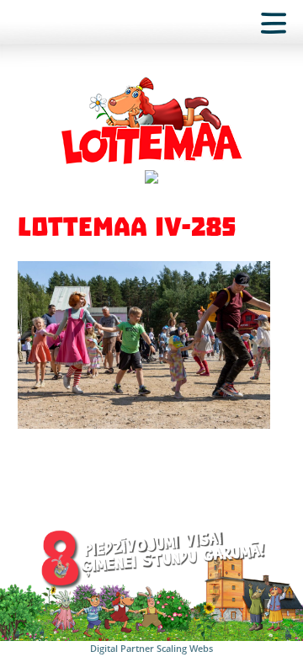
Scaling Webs (185, 648)
